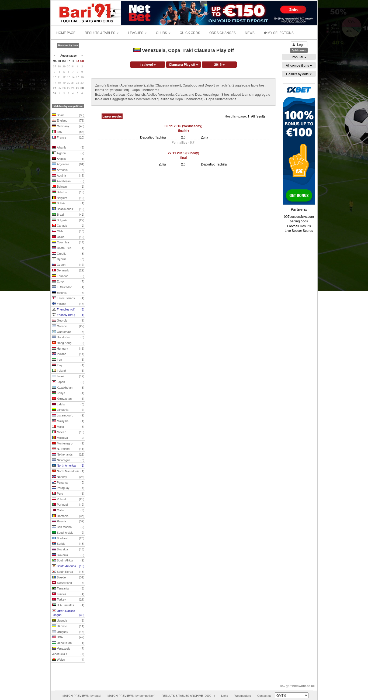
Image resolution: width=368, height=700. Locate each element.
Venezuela (70, 648)
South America (70, 566)
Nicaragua (70, 460)
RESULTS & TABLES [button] (100, 32)
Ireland (70, 370)
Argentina (70, 164)
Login (301, 44)
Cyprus (70, 259)
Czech (70, 264)
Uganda (70, 620)
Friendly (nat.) (70, 314)
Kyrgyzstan (70, 398)
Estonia (70, 292)
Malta (70, 426)
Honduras (70, 337)
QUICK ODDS (190, 32)
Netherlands (70, 454)
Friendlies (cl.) (70, 309)
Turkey (70, 599)
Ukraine (70, 626)
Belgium (70, 197)
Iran (70, 359)
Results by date (298, 73)
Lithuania (70, 409)
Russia (70, 521)
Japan (70, 382)
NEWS (250, 32)
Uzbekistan (70, 642)
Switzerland (70, 582)
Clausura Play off (182, 64)
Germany (70, 126)
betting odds (299, 221)
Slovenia (70, 555)
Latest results (112, 116)
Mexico (70, 432)
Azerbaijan (70, 181)
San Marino (70, 527)
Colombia (70, 242)
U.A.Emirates (70, 605)
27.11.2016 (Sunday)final (183, 155)
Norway (70, 476)
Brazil (70, 214)
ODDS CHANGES (222, 32)
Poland (70, 499)
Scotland (70, 538)
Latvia (70, 404)
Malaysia (70, 421)
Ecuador (70, 276)
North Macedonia (70, 471)
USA (70, 637)
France (70, 137)
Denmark (70, 270)
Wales (70, 659)
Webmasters (242, 695)
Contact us (264, 695)
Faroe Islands (70, 298)
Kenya (70, 393)
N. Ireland (70, 448)
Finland (70, 303)
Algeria (70, 153)
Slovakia (70, 549)
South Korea (70, 571)
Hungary (70, 348)
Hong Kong (70, 342)
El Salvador (70, 287)
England (70, 120)
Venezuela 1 (67, 653)
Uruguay (70, 631)
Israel (70, 376)
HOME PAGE (65, 32)
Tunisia (70, 594)
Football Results (299, 225)
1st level (147, 64)
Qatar (70, 510)
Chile (70, 231)
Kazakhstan (70, 387)
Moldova (70, 437)
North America (70, 465)
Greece (70, 326)
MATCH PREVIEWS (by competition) (131, 695)
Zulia (204, 137)
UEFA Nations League (68, 612)
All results (258, 116)
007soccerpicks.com (299, 216)
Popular (298, 56)
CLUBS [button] (162, 32)
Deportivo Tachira (153, 137)
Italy (70, 131)
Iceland (70, 353)
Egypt (70, 281)
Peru (70, 493)
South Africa (70, 560)
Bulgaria (70, 220)
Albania (70, 147)
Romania (70, 515)
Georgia (70, 320)
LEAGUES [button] (136, 32)
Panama (70, 482)
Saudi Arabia (70, 532)
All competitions (298, 65)
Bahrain (70, 186)
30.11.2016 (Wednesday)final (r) (183, 128)
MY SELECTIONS (280, 32)
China (70, 237)
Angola (70, 158)
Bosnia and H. (70, 208)
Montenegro (70, 443)
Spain (70, 115)
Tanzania (70, 588)
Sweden (70, 577)
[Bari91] (86, 12)
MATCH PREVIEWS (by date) (82, 695)
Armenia (70, 169)
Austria (70, 175)
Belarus (70, 192)
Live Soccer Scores (299, 230)
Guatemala (70, 331)
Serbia (70, 543)
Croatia (70, 253)
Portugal (70, 504)
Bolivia (70, 203)
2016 (218, 64)
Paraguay (70, 487)
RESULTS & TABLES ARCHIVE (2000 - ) (188, 695)
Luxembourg (70, 415)
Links (224, 695)
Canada (70, 225)
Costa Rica (70, 248)
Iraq (70, 365)
